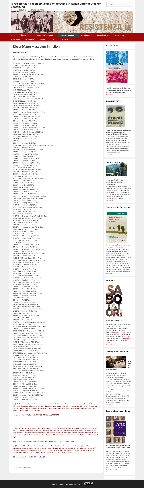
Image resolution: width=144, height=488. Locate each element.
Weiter (108, 472)
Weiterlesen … (110, 345)
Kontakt (41, 39)
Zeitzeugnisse (118, 35)
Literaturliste (29, 39)
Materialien (15, 39)
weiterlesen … (110, 155)
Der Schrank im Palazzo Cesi (23, 468)
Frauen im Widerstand (44, 35)
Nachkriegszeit (103, 35)
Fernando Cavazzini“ (119, 332)
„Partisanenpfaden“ (124, 338)
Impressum (53, 39)
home (13, 35)
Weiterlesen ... (110, 274)
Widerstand (24, 35)
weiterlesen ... (110, 94)
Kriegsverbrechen (67, 35)
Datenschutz (67, 39)
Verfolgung (85, 35)
